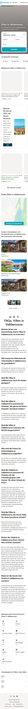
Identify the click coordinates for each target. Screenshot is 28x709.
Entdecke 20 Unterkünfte (14, 223)
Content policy (8, 706)
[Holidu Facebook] (17, 696)
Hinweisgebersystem (18, 706)
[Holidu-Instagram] (10, 696)
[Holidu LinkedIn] (14, 696)
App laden (14, 2)
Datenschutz (19, 704)
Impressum (8, 704)
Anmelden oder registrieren (8, 144)
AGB (14, 704)
